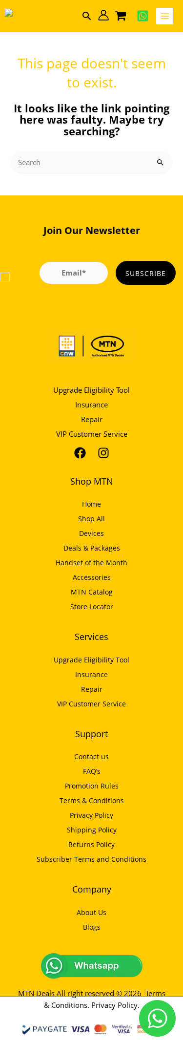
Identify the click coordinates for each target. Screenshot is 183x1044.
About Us (91, 912)
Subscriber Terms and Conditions (91, 859)
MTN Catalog (92, 592)
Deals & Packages (91, 548)
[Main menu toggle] (164, 16)
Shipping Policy (92, 829)
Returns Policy (91, 844)
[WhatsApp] (143, 16)
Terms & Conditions (92, 800)
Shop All (91, 518)
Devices (91, 533)
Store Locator (91, 606)
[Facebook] (80, 453)
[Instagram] (103, 453)
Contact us (91, 756)
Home (91, 504)
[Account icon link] (103, 15)
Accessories (92, 577)
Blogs (92, 927)
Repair (91, 419)
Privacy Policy (91, 815)
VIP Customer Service (91, 434)
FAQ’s (92, 771)
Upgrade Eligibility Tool (91, 390)
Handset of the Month (91, 562)
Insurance (91, 404)
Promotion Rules (92, 785)
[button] (87, 16)
